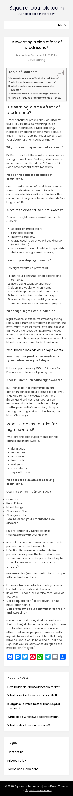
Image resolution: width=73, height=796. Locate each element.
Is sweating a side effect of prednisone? (34, 78)
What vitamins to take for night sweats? (35, 93)
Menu (62, 25)
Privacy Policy (16, 760)
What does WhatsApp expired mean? (33, 717)
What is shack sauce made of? (29, 725)
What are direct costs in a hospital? (32, 695)
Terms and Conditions (22, 769)
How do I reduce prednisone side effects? (36, 97)
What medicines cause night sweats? (33, 82)
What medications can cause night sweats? (32, 87)
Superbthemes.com (38, 790)
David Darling (36, 60)
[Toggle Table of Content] (58, 73)
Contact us (15, 752)
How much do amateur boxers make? (33, 687)
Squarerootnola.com (36, 7)
